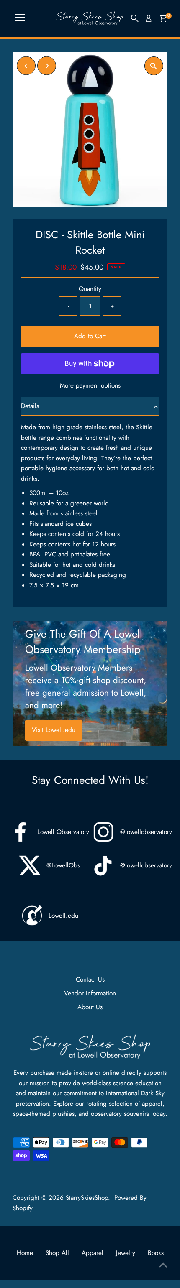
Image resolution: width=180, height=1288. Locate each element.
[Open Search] (135, 18)
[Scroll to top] (163, 1265)
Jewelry (125, 1252)
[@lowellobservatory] (103, 831)
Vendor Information (90, 993)
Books (156, 1252)
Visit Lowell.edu (53, 730)
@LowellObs (63, 865)
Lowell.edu (63, 915)
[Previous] (26, 65)
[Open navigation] (20, 18)
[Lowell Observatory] (20, 831)
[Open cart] (163, 18)
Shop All (57, 1252)
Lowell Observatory (63, 832)
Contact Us (90, 979)
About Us (90, 1007)
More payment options (90, 385)
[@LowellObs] (29, 865)
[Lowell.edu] (31, 915)
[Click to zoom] (153, 65)
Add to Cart (90, 336)
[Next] (46, 65)
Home (25, 1252)
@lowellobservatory (146, 832)
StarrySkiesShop (87, 1197)
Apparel (92, 1252)
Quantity (90, 288)
